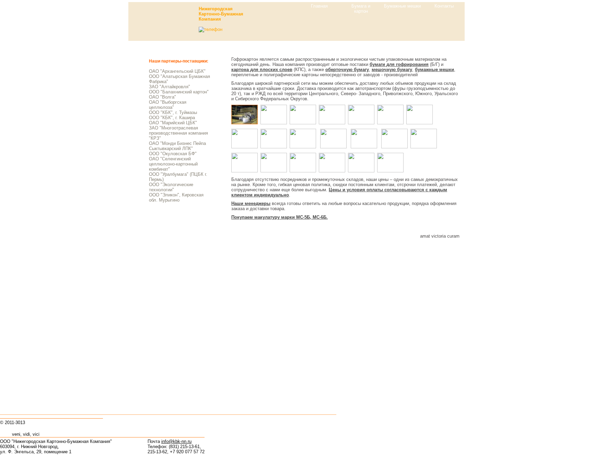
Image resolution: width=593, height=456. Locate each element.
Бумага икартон (360, 8)
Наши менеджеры (250, 203)
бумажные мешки (434, 69)
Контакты (444, 6)
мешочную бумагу (392, 69)
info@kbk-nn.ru (176, 441)
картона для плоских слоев (261, 69)
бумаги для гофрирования (399, 64)
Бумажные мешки (402, 6)
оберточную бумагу (347, 69)
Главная (319, 6)
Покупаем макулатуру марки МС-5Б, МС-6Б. (279, 217)
